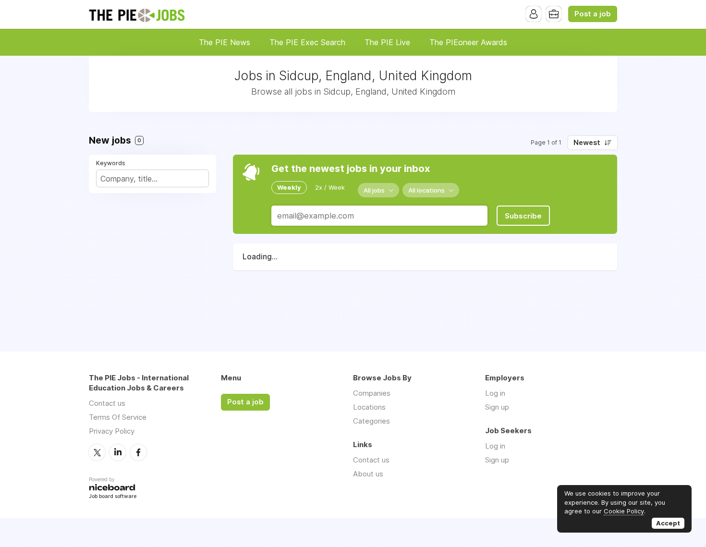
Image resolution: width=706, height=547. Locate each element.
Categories (371, 420)
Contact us (107, 403)
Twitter (97, 452)
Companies (371, 393)
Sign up (497, 407)
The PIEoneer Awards (468, 42)
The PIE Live (387, 42)
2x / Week (330, 187)
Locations (369, 407)
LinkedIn (118, 452)
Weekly (289, 187)
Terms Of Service (117, 417)
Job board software (112, 496)
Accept (668, 523)
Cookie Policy (624, 511)
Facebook (138, 452)
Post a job (592, 14)
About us (368, 473)
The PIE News (224, 42)
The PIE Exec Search (307, 42)
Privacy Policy (111, 431)
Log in (495, 393)
